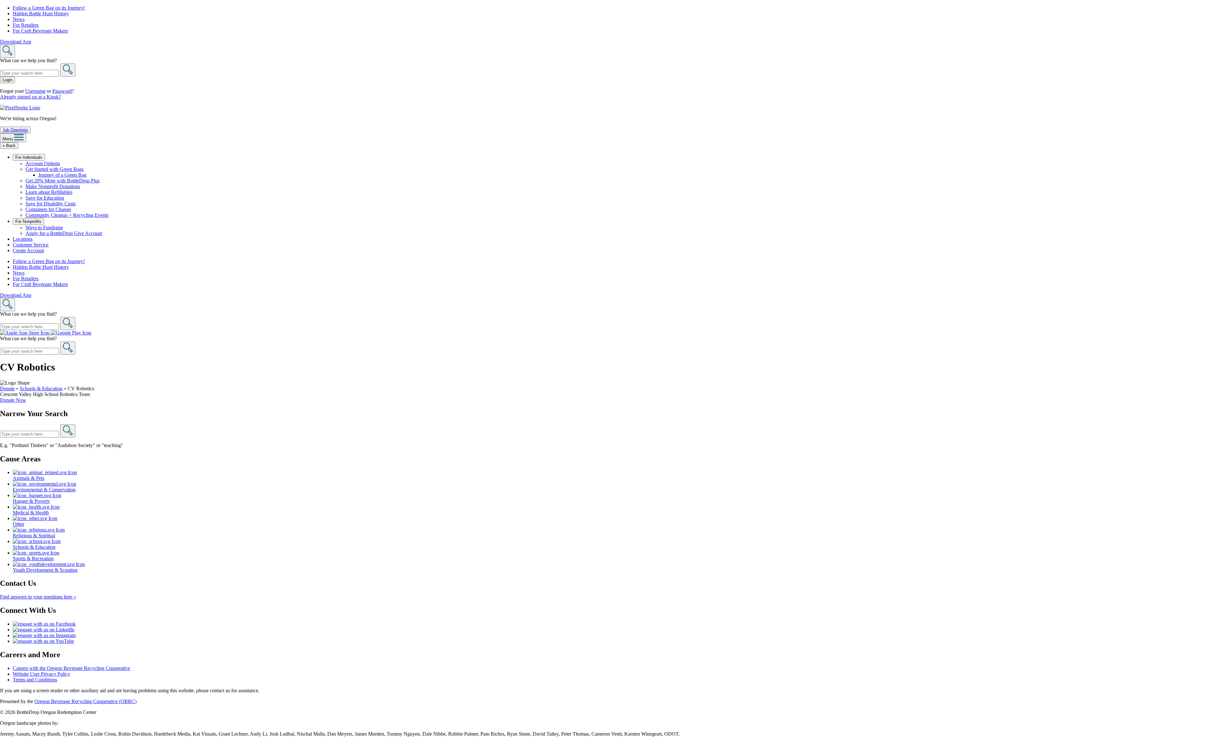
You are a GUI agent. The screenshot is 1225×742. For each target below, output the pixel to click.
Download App (15, 41)
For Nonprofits (28, 221)
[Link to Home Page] (20, 107)
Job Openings (15, 130)
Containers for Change (48, 209)
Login (7, 79)
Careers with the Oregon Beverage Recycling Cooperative (71, 668)
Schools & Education (41, 388)
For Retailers (26, 25)
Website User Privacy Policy (41, 674)
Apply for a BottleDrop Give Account (64, 233)
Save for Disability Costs (51, 203)
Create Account (28, 250)
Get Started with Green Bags (55, 169)
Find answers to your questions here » (38, 596)
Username (35, 91)
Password (62, 91)
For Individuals (28, 157)
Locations (23, 239)
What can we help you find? (28, 60)
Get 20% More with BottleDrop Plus (63, 180)
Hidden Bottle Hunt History (41, 13)
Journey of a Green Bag (62, 175)
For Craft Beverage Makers (40, 30)
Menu (8, 138)
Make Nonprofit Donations (53, 186)
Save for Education (45, 198)
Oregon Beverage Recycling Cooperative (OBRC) (85, 701)
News (19, 19)
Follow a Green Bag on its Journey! (49, 8)
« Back (9, 145)
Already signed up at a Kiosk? (30, 96)
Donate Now (13, 400)
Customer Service (30, 244)
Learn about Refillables (49, 192)
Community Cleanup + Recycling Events (67, 215)
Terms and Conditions (35, 679)
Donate (7, 388)
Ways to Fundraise (44, 227)
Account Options (43, 163)
